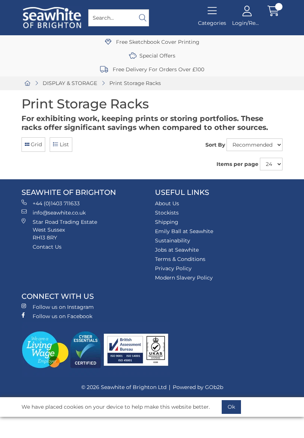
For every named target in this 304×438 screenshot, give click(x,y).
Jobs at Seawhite (177, 249)
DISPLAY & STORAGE (70, 83)
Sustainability (172, 240)
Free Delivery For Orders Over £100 (157, 69)
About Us (167, 203)
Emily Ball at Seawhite (184, 231)
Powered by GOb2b (198, 387)
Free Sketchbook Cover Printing (157, 42)
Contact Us (47, 246)
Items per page (237, 164)
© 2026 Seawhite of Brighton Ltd (123, 387)
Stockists (167, 212)
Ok (231, 406)
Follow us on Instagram (63, 307)
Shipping (166, 222)
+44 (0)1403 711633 (56, 203)
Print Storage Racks (135, 83)
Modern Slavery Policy (184, 277)
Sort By (215, 144)
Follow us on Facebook (62, 316)
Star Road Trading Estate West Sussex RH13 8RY (65, 230)
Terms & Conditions (180, 259)
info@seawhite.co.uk (59, 212)
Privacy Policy (173, 268)
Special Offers (157, 55)
